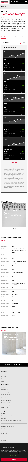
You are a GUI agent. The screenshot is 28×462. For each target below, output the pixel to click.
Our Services (4, 433)
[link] (12, 365)
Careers (3, 413)
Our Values (3, 374)
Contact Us (3, 440)
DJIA (5, 59)
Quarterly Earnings (5, 391)
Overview (3, 36)
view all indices (13, 162)
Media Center (4, 435)
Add (23, 70)
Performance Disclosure (8, 187)
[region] (14, 452)
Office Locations (4, 407)
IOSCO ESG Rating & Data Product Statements (11, 420)
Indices (11, 36)
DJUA (5, 103)
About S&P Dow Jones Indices (7, 426)
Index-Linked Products (21, 36)
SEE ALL (3, 240)
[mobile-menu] (26, 6)
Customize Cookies (14, 455)
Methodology (7, 114)
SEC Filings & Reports (6, 394)
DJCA (5, 126)
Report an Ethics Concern (6, 405)
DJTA (5, 81)
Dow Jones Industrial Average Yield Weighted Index (12, 148)
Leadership (3, 418)
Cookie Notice (21, 452)
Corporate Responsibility (6, 415)
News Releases (4, 389)
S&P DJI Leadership (5, 428)
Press (2, 381)
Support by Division (5, 402)
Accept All (14, 459)
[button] (13, 228)
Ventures (3, 378)
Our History (3, 376)
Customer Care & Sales (6, 400)
